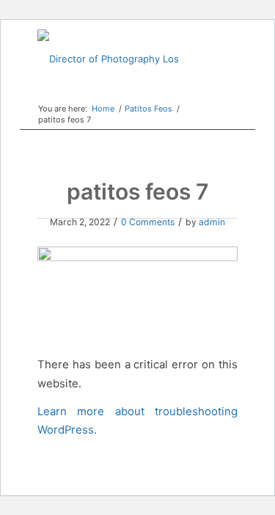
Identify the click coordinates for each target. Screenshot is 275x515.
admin (212, 221)
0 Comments (148, 221)
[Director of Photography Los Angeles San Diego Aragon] (117, 58)
